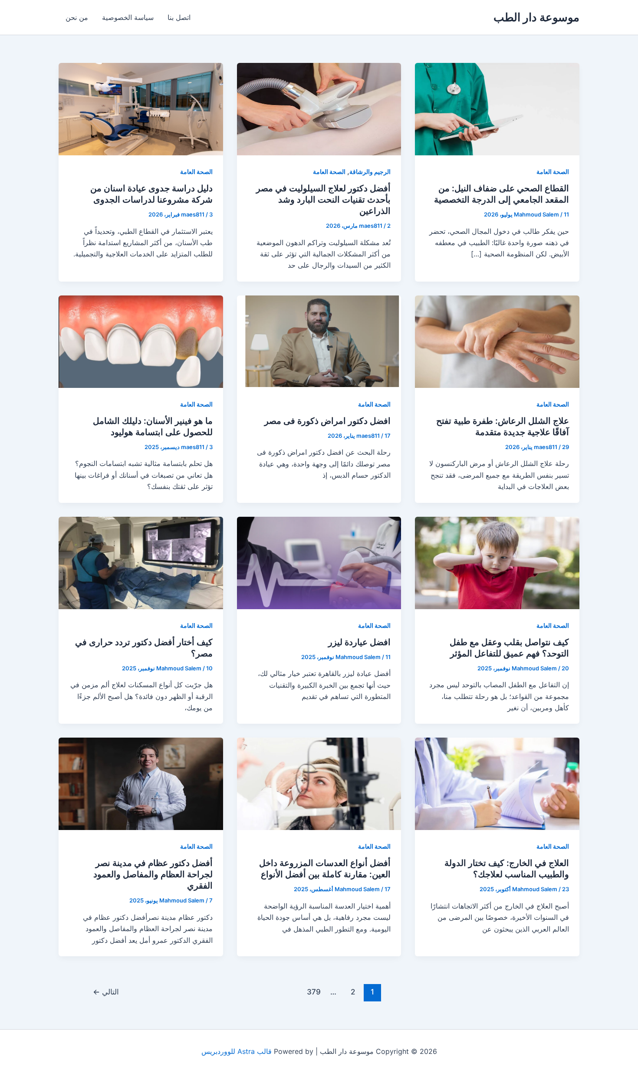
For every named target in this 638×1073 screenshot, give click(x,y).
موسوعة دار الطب (536, 17)
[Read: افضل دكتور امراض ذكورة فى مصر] (319, 341)
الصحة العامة (552, 171)
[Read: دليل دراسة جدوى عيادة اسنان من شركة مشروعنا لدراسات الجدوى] (141, 108)
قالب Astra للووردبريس (236, 1051)
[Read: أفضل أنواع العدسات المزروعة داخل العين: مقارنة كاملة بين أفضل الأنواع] (319, 783)
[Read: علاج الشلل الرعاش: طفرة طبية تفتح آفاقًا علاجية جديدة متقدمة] (497, 341)
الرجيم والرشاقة (370, 171)
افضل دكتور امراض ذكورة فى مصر (327, 421)
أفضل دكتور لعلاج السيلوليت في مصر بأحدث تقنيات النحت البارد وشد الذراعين (323, 199)
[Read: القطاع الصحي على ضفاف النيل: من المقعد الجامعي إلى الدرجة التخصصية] (497, 108)
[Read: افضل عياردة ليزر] (319, 562)
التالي (106, 991)
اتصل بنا (179, 17)
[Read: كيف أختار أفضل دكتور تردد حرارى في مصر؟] (141, 562)
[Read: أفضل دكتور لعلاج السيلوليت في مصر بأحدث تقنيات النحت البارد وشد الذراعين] (319, 108)
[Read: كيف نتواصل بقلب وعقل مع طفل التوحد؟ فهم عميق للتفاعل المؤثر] (497, 562)
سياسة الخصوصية (128, 17)
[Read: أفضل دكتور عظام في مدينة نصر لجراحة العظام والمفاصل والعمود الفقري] (141, 783)
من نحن (77, 17)
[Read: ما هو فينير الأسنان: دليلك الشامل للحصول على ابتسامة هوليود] (141, 341)
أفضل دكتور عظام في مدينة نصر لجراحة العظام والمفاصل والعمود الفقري (153, 874)
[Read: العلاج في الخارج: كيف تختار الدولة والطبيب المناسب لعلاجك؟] (497, 783)
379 (314, 991)
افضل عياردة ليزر (359, 642)
